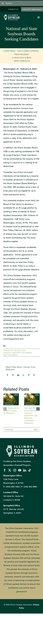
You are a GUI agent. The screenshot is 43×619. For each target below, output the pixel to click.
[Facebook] (7, 375)
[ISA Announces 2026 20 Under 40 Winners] (11, 395)
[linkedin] (24, 470)
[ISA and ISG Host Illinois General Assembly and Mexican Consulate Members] (32, 395)
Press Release (13, 355)
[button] (5, 409)
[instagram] (14, 470)
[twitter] (9, 470)
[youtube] (19, 470)
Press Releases (26, 352)
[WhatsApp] (23, 375)
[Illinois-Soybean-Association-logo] (11, 15)
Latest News (16, 352)
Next (36, 429)
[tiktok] (29, 470)
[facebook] (4, 470)
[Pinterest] (29, 375)
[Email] (34, 375)
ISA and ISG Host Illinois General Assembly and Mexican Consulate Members (31, 415)
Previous (9, 429)
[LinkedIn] (18, 375)
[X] (13, 375)
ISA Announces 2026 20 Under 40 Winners (11, 410)
